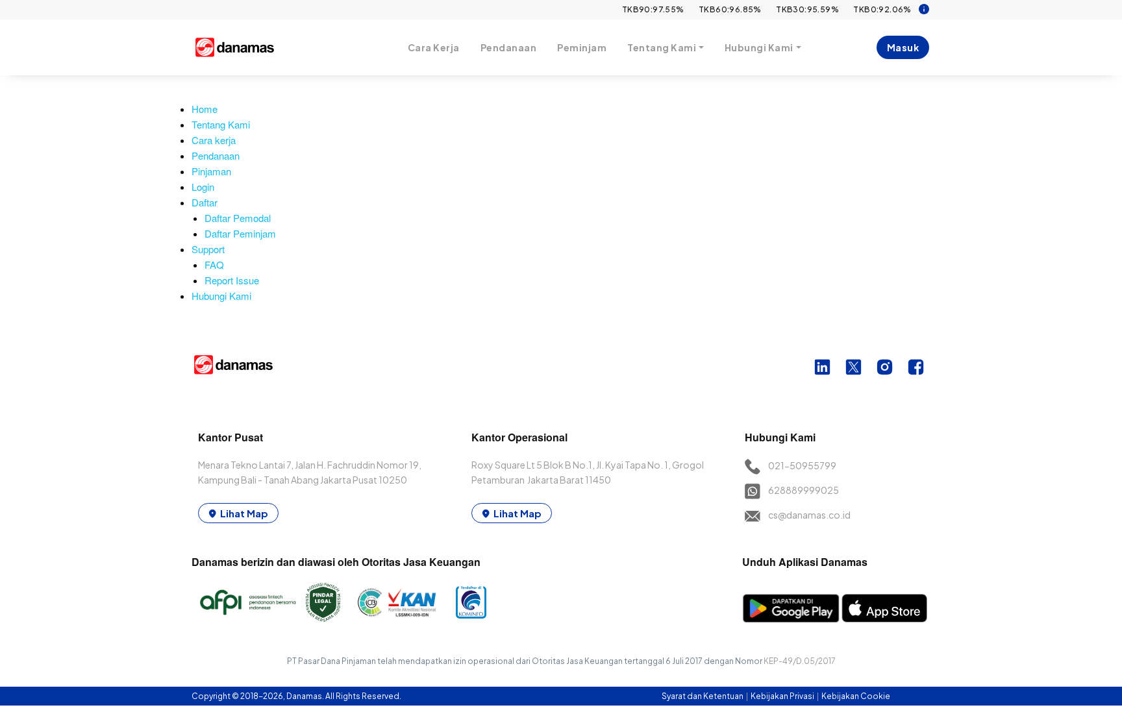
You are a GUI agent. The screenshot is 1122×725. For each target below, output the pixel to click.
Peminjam (581, 47)
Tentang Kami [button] (661, 47)
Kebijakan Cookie (855, 696)
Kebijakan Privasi (783, 696)
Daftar (205, 202)
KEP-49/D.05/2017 (800, 661)
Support (208, 249)
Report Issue (232, 280)
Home (205, 109)
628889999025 (803, 490)
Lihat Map (244, 513)
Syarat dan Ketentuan (703, 696)
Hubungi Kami (221, 295)
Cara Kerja (434, 47)
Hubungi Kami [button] (759, 47)
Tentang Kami (221, 124)
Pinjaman (211, 171)
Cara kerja (214, 140)
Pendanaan (508, 47)
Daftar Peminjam (240, 233)
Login (203, 186)
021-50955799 (802, 465)
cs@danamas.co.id (809, 515)
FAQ (214, 264)
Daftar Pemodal (238, 218)
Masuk (903, 47)
